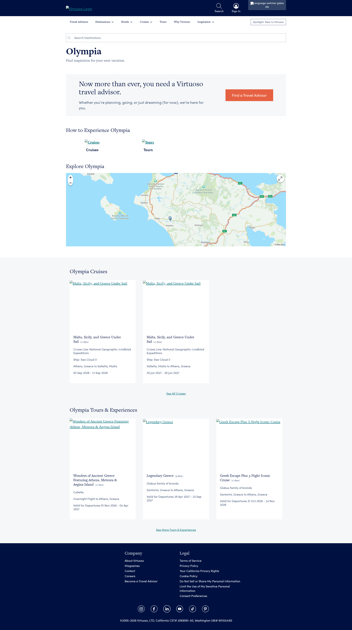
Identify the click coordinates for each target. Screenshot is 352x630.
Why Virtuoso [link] (182, 22)
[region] (176, 209)
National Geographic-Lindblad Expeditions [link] (102, 351)
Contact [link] (130, 571)
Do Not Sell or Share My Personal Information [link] (210, 581)
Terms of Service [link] (190, 560)
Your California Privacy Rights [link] (199, 571)
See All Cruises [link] (176, 393)
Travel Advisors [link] (79, 22)
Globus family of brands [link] (163, 483)
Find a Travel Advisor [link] (249, 95)
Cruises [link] (144, 22)
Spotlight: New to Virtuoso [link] (268, 22)
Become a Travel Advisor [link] (141, 581)
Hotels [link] (125, 22)
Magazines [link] (132, 566)
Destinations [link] (102, 22)
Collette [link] (78, 492)
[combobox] (179, 37)
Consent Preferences (193, 596)
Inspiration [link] (204, 22)
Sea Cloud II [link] (89, 359)
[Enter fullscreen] (280, 178)
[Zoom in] (70, 177)
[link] (79, 8)
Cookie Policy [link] (188, 576)
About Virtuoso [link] (134, 560)
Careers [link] (130, 576)
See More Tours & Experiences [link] (176, 530)
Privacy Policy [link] (189, 566)
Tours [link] (163, 22)
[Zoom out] (70, 182)
